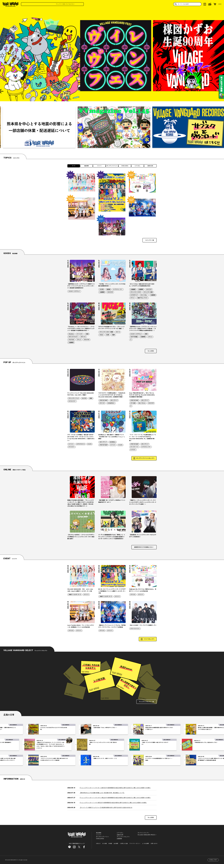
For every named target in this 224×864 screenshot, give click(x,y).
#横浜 (90, 398)
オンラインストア (143, 833)
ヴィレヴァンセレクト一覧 (146, 702)
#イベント (71, 444)
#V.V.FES (84, 398)
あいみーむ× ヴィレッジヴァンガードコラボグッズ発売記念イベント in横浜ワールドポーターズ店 (112, 591)
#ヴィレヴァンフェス (74, 398)
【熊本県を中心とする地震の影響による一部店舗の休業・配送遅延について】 (102, 793)
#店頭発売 (152, 295)
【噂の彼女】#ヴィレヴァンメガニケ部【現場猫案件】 (49, 742)
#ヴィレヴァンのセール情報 (106, 332)
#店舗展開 (132, 289)
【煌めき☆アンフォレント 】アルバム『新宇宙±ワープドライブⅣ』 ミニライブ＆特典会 (112, 626)
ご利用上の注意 (124, 843)
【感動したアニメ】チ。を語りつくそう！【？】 (54, 758)
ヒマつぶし (137, 166)
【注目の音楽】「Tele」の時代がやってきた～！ (54, 727)
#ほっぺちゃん (141, 403)
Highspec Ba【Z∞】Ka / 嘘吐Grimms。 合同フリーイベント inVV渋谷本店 (142, 590)
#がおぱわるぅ (111, 403)
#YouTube (71, 339)
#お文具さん (112, 442)
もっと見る (151, 351)
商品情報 (86, 166)
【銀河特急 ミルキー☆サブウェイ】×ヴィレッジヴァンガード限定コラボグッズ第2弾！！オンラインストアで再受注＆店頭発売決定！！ (143, 329)
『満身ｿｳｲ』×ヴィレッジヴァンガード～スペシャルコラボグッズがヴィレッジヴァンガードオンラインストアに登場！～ (142, 502)
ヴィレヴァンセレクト (123, 837)
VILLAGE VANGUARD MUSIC (146, 835)
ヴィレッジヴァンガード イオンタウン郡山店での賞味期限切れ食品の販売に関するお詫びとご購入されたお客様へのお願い (115, 798)
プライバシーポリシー (135, 843)
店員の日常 (150, 166)
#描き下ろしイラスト (142, 298)
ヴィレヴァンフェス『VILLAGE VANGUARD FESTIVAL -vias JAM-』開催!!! (80, 394)
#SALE (101, 335)
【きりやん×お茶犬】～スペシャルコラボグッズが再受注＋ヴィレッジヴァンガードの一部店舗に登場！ (80, 537)
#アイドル (132, 594)
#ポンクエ (83, 337)
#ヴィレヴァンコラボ (135, 292)
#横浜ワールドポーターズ (75, 594)
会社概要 (116, 843)
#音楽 (86, 334)
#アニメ (132, 298)
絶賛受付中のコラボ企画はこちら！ (144, 547)
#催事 (113, 335)
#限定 (146, 334)
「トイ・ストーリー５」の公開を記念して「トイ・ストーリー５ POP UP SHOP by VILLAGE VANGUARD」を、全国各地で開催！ (142, 438)
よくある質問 (145, 843)
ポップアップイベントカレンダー (145, 458)
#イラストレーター (117, 289)
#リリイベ (86, 594)
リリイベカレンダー (149, 639)
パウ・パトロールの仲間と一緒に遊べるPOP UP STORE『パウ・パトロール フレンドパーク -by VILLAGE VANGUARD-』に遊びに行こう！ (81, 438)
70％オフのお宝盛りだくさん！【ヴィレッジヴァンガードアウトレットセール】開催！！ (111, 328)
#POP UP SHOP (103, 400)
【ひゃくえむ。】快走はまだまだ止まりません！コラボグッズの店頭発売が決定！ (141, 285)
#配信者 (108, 289)
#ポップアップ (114, 400)
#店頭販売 (102, 292)
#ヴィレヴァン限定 (148, 292)
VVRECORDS (124, 166)
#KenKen (71, 334)
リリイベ (99, 166)
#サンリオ (102, 403)
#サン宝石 (132, 403)
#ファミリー (72, 447)
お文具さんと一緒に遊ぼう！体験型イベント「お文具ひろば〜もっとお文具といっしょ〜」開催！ (111, 437)
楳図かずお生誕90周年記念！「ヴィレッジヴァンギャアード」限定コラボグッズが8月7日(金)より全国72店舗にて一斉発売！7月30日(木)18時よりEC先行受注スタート (80, 503)
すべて (73, 166)
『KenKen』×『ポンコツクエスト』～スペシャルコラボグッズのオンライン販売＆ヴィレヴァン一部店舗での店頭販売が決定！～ (80, 329)
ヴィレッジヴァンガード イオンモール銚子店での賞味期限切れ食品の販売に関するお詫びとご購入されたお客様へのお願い (115, 788)
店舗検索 (119, 839)
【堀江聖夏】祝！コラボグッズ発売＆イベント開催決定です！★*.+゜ (111, 501)
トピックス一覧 (149, 240)
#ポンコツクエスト (73, 337)
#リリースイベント (135, 628)
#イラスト (132, 450)
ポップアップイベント (112, 166)
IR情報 (110, 843)
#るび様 (101, 289)
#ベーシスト (80, 334)
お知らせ (98, 843)
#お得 (107, 335)
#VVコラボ (110, 292)
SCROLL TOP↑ (213, 860)
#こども (89, 444)
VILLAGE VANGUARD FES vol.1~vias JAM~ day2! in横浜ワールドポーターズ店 (80, 590)
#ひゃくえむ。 (144, 295)
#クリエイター (72, 401)
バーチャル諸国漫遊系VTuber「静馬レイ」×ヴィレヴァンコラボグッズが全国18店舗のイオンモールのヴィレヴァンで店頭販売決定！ (111, 537)
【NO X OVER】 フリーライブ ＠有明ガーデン (142, 625)
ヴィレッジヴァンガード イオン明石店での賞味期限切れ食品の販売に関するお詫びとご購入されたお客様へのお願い (113, 803)
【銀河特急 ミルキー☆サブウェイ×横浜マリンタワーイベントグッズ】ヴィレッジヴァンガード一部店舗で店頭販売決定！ (81, 286)
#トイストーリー (134, 447)
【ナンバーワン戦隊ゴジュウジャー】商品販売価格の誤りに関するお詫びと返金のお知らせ (106, 807)
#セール (118, 332)
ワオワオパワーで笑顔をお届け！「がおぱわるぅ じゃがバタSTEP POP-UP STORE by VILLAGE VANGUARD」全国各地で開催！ (111, 395)
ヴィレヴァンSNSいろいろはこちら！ (67, 4)
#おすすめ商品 (134, 337)
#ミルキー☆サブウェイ (74, 291)
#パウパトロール (80, 444)
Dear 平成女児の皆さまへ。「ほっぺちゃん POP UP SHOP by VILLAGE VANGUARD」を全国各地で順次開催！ (142, 395)
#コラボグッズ (134, 295)
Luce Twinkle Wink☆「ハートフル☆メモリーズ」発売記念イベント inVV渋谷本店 (80, 626)
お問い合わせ (154, 843)
